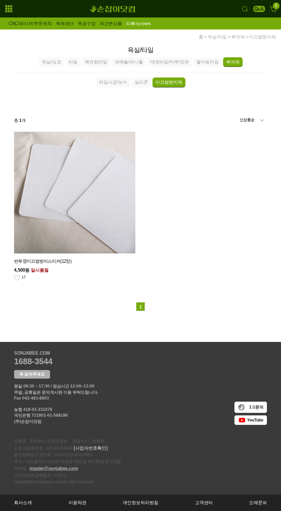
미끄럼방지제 (262, 37)
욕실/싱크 (51, 61)
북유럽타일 (96, 61)
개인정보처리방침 (140, 502)
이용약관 (77, 502)
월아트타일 (207, 61)
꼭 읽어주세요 (32, 374)
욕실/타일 (217, 37)
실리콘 (141, 82)
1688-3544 (33, 361)
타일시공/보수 (113, 82)
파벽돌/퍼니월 (129, 61)
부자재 (238, 37)
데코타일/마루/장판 (169, 61)
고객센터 (204, 502)
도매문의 (258, 502)
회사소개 (23, 502)
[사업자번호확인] (91, 448)
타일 (73, 61)
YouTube (255, 420)
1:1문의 (256, 407)
